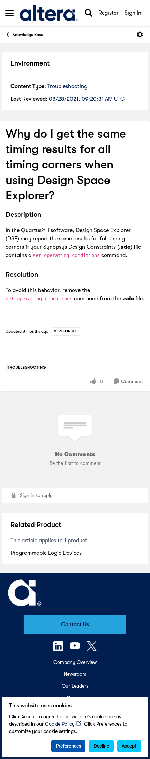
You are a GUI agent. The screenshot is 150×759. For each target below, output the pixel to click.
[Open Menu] (140, 34)
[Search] (88, 13)
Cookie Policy (60, 724)
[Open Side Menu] (9, 13)
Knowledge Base (28, 34)
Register (108, 13)
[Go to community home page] (48, 13)
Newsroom (75, 674)
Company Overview (75, 662)
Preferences (68, 746)
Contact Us (75, 624)
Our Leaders (75, 686)
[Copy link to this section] (46, 215)
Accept (129, 746)
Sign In (133, 13)
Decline (101, 746)
